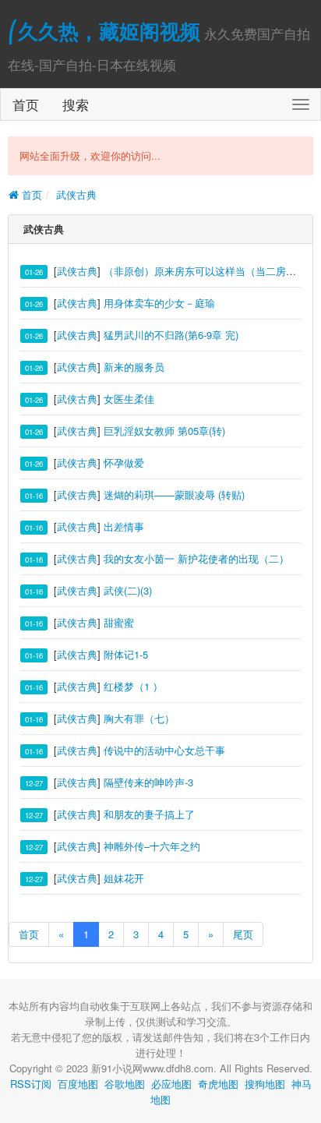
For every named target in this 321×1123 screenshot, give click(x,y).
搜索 (75, 104)
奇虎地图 (218, 1083)
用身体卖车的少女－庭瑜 (159, 302)
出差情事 (124, 526)
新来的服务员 (134, 366)
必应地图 (171, 1083)
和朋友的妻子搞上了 (149, 814)
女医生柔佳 (129, 398)
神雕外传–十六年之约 (152, 846)
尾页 (243, 934)
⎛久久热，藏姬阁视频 (104, 30)
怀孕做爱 (124, 462)
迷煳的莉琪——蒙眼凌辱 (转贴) (174, 494)
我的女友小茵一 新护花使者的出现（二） (196, 558)
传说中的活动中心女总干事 (164, 750)
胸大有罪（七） (139, 718)
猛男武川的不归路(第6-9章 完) (171, 334)
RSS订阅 (30, 1083)
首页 (25, 104)
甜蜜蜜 (119, 622)
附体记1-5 (126, 654)
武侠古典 (76, 194)
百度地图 (78, 1083)
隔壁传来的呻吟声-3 (148, 782)
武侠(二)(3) (128, 590)
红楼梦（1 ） (133, 686)
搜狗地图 (265, 1083)
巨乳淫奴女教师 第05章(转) (164, 430)
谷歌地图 (124, 1083)
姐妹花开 (124, 878)
